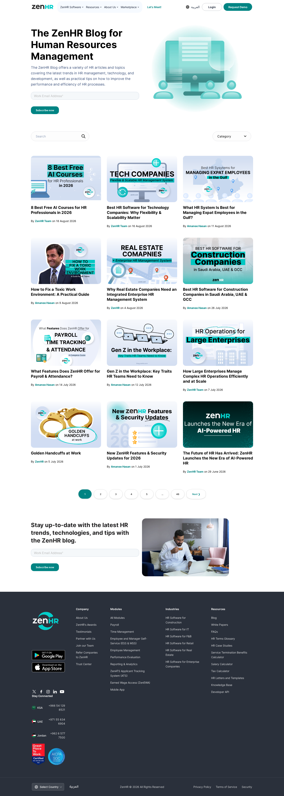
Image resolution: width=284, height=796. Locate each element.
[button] (72, 7)
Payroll (114, 624)
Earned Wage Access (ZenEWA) (130, 682)
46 (177, 494)
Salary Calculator (222, 664)
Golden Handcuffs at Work (56, 453)
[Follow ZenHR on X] (34, 691)
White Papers (219, 624)
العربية (195, 7)
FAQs (214, 631)
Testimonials (83, 631)
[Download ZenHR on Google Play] (48, 655)
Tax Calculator (220, 671)
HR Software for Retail (179, 643)
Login (212, 7)
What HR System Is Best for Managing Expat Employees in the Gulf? (215, 212)
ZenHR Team (43, 221)
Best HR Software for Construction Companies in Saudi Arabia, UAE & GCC (215, 294)
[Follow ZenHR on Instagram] (48, 691)
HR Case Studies (221, 645)
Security (247, 786)
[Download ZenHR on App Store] (48, 667)
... (162, 494)
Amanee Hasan (197, 226)
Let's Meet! (154, 7)
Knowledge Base (221, 685)
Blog (214, 617)
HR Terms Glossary (223, 638)
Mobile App (117, 689)
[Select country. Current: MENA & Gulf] (187, 6)
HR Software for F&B (178, 636)
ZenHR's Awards (86, 624)
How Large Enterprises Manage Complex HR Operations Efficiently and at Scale (215, 376)
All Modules (117, 617)
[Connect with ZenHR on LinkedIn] (55, 691)
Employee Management (125, 650)
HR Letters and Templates (227, 678)
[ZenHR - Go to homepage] (46, 621)
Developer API (220, 691)
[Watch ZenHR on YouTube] (62, 691)
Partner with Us (85, 638)
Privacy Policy (202, 786)
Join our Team (85, 645)
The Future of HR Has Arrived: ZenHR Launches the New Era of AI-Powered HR (218, 458)
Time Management (122, 631)
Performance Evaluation (125, 657)
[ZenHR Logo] (43, 7)
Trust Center (84, 664)
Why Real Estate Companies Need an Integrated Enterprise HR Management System (142, 294)
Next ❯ (196, 494)
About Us (82, 617)
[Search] (83, 136)
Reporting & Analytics (123, 664)
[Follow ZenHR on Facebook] (41, 691)
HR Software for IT (177, 629)
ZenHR (115, 307)
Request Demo (237, 7)
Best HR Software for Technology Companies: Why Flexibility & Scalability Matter (138, 212)
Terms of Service (226, 786)
